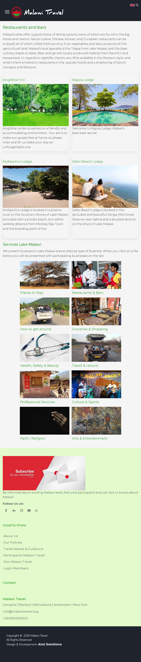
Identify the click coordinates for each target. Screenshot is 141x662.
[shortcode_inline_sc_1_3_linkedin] (14, 511)
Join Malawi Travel (17, 562)
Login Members (16, 568)
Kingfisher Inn (14, 80)
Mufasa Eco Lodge (17, 161)
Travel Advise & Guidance (23, 549)
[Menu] (7, 11)
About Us (10, 536)
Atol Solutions (50, 644)
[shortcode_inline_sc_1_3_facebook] (6, 511)
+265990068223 (15, 618)
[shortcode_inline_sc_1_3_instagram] (21, 511)
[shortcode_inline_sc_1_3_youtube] (29, 511)
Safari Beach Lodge (87, 161)
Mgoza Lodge (83, 80)
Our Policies (12, 542)
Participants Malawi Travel (24, 555)
